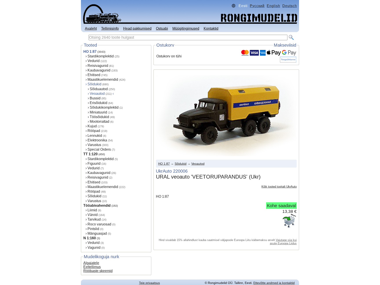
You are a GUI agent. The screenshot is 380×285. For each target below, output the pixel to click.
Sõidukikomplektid (104, 107)
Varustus (94, 145)
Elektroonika (97, 140)
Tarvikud (94, 219)
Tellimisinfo (110, 28)
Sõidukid (94, 84)
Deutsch (289, 6)
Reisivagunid (98, 66)
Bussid (95, 98)
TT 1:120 (90, 154)
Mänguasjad (97, 233)
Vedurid (94, 61)
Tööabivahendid (97, 205)
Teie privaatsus (149, 283)
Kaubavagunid (99, 70)
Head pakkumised (137, 28)
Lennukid (95, 135)
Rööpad (94, 131)
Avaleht (91, 28)
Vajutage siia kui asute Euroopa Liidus (283, 241)
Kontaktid (211, 28)
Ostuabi (162, 28)
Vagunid (94, 247)
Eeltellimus (92, 267)
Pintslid (93, 229)
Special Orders (99, 149)
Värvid (93, 215)
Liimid (92, 210)
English (273, 6)
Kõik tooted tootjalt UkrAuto (279, 186)
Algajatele (91, 263)
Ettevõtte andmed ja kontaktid (274, 283)
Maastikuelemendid (103, 79)
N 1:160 (89, 238)
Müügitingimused (185, 28)
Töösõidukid (99, 117)
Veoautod (198, 163)
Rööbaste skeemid (98, 271)
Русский (257, 6)
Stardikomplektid (101, 56)
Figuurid (94, 163)
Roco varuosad (99, 224)
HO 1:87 (90, 51)
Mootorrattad (99, 121)
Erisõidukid (98, 103)
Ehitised (94, 75)
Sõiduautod (99, 89)
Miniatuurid (98, 112)
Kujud (92, 126)
